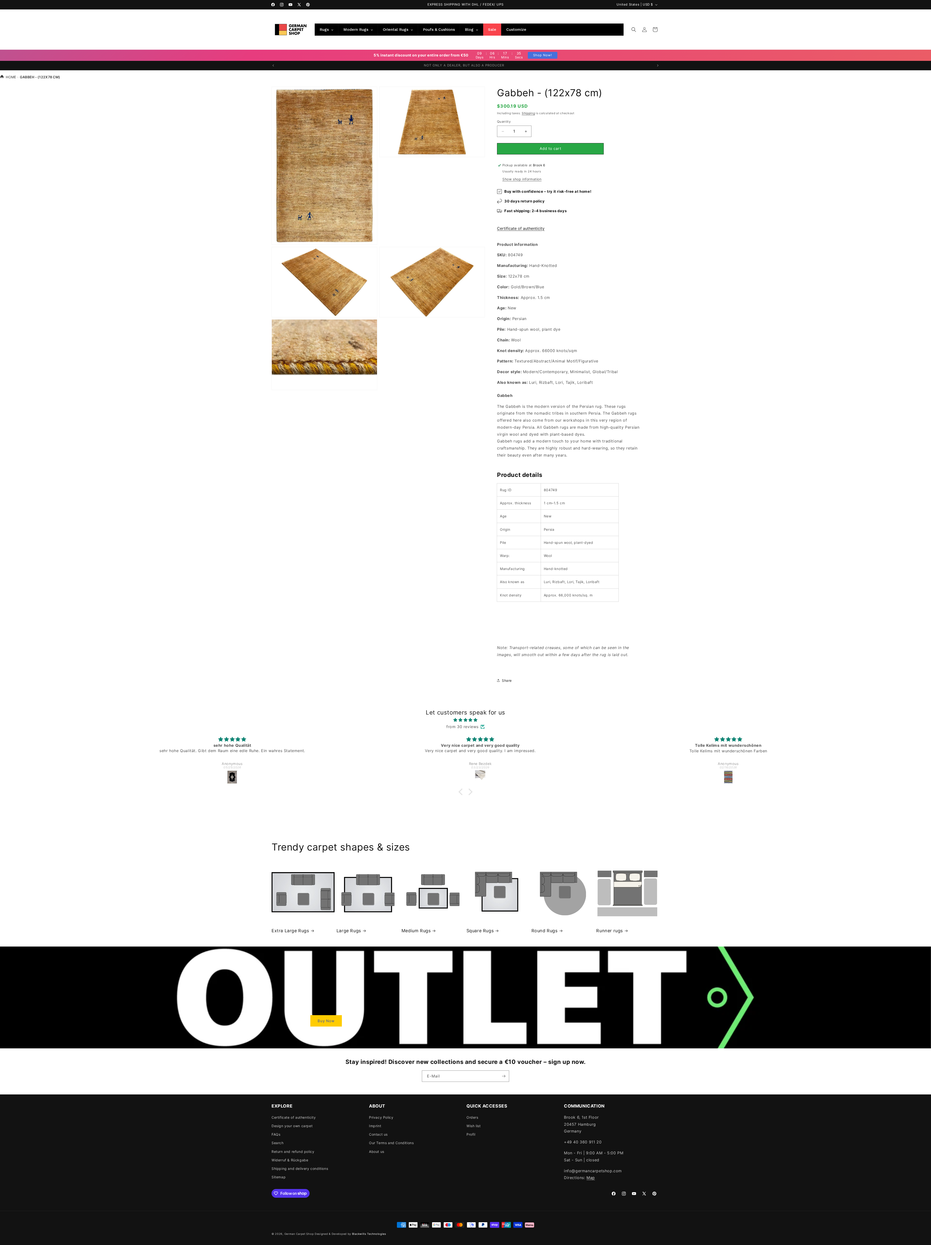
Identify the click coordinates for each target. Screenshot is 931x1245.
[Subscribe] (503, 1076)
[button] (633, 29)
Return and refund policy (293, 1151)
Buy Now (326, 1020)
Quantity (504, 122)
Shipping (528, 113)
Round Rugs (544, 930)
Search (278, 1143)
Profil (470, 1134)
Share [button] (507, 680)
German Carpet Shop (299, 1234)
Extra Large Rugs (290, 930)
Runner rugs (609, 930)
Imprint (375, 1126)
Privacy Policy (381, 1117)
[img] (465, 719)
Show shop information (522, 179)
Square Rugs (480, 930)
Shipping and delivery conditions (300, 1168)
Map (590, 1177)
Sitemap (279, 1177)
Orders (472, 1117)
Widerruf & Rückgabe (290, 1160)
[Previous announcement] (273, 65)
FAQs (276, 1134)
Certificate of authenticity (521, 228)
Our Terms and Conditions (391, 1143)
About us (376, 1151)
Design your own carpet (292, 1126)
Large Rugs (349, 930)
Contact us (378, 1134)
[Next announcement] (657, 65)
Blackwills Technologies (369, 1234)
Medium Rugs (416, 930)
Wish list (473, 1126)
